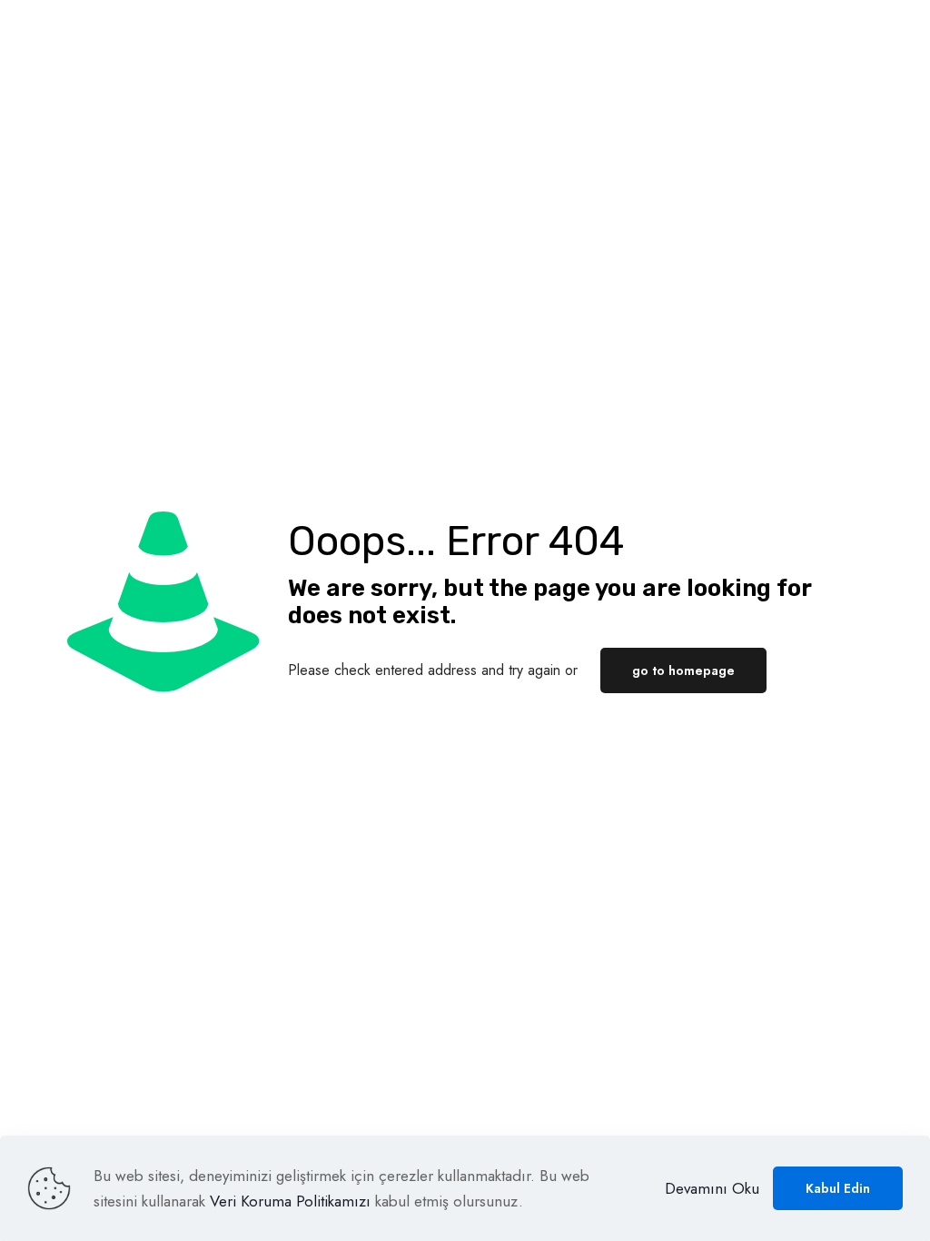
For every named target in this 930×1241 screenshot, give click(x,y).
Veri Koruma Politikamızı (290, 1201)
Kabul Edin (838, 1188)
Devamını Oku (712, 1188)
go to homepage (683, 670)
